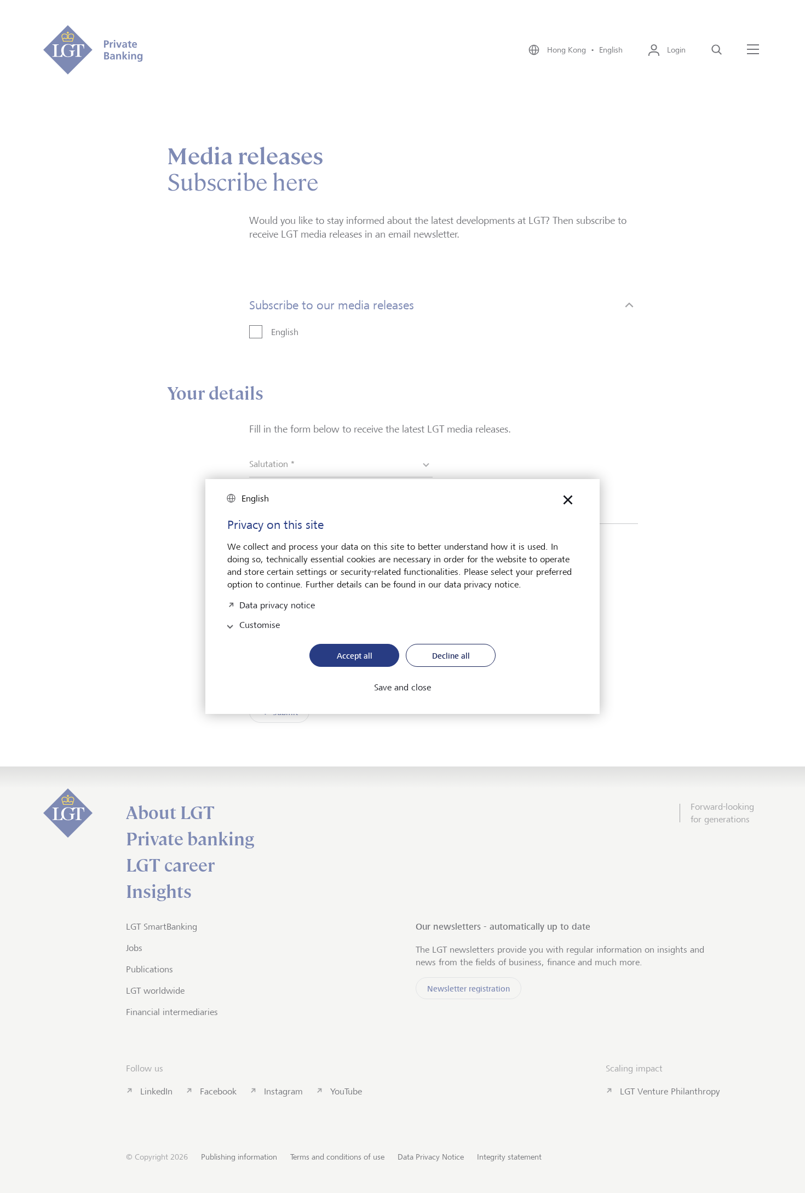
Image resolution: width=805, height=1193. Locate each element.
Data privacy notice (277, 604)
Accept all (354, 655)
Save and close (402, 687)
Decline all (451, 655)
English (255, 498)
